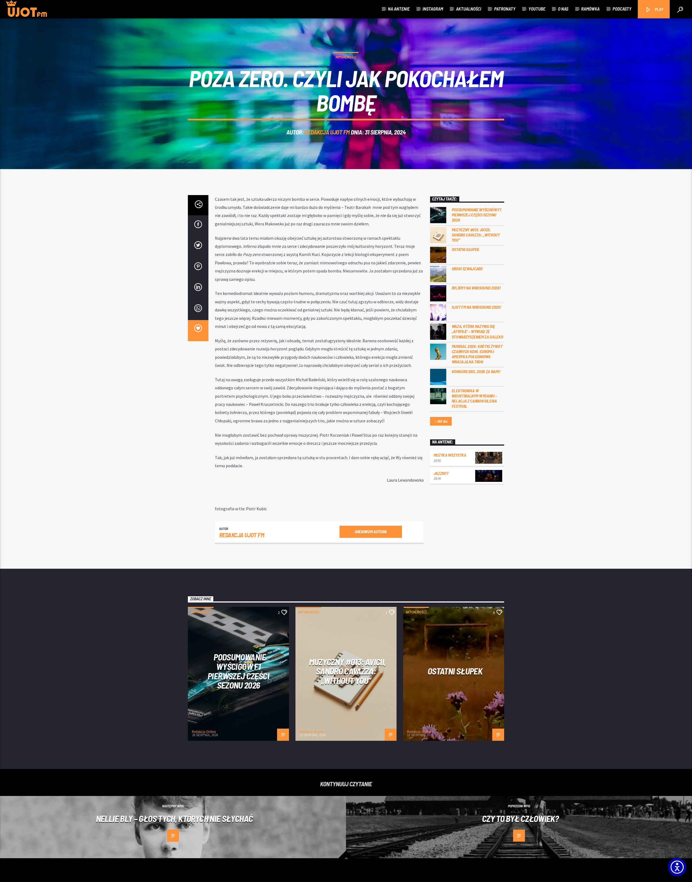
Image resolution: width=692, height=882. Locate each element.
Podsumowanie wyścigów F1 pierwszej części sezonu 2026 (476, 214)
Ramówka (590, 8)
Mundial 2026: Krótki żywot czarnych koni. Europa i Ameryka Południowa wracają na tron (477, 354)
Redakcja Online (204, 731)
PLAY (658, 9)
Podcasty (622, 8)
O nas (563, 8)
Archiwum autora (371, 531)
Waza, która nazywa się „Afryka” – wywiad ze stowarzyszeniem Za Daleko (477, 331)
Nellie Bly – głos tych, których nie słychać (174, 818)
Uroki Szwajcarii (467, 268)
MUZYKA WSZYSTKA (450, 455)
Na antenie (399, 8)
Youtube (536, 8)
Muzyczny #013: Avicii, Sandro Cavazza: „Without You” (476, 234)
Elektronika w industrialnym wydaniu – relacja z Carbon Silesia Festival (474, 398)
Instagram (432, 8)
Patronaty (504, 8)
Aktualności (468, 8)
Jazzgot (441, 473)
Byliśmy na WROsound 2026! (476, 287)
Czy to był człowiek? (520, 818)
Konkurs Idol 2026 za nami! (476, 371)
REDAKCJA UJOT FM (327, 132)
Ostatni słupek (466, 249)
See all (442, 421)
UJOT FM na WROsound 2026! (476, 307)
